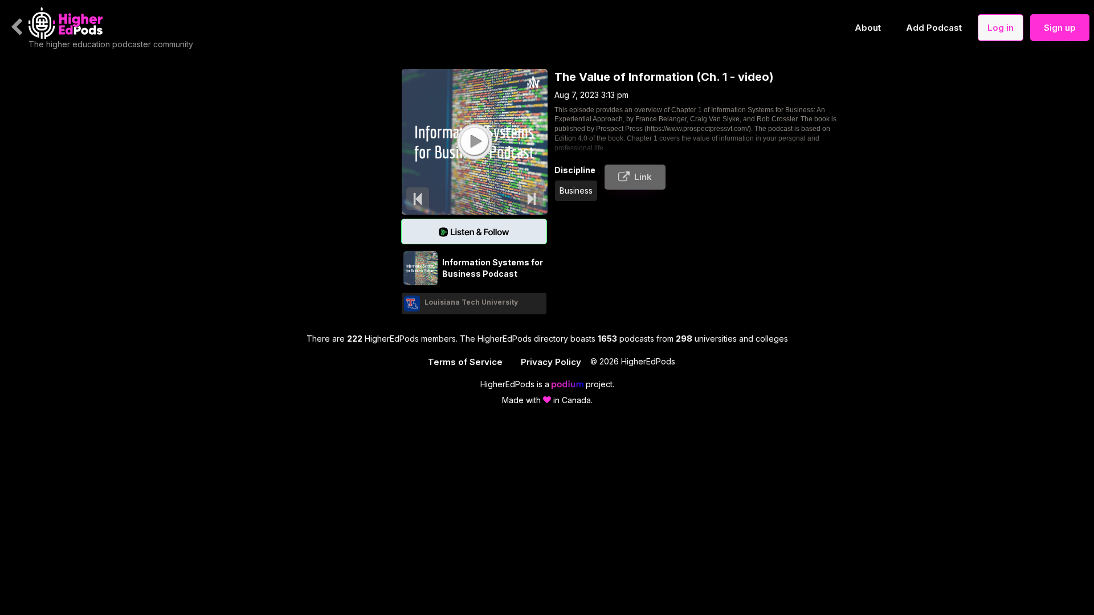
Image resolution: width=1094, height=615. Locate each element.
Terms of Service (465, 361)
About (868, 27)
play (474, 141)
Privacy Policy (551, 361)
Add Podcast (934, 27)
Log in (1000, 27)
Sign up (1060, 27)
